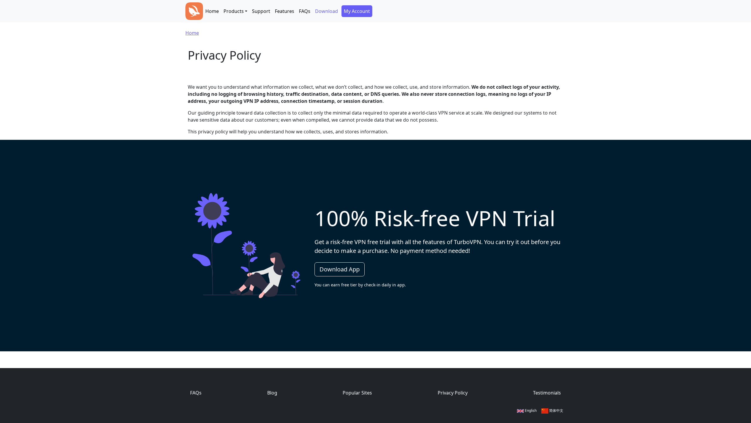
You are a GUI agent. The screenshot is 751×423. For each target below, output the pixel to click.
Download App (339, 269)
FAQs (304, 11)
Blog (272, 393)
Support (261, 11)
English (530, 410)
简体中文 (555, 410)
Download (326, 11)
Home (212, 11)
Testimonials (547, 393)
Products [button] (234, 11)
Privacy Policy (453, 393)
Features (284, 11)
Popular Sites (357, 393)
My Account (357, 11)
